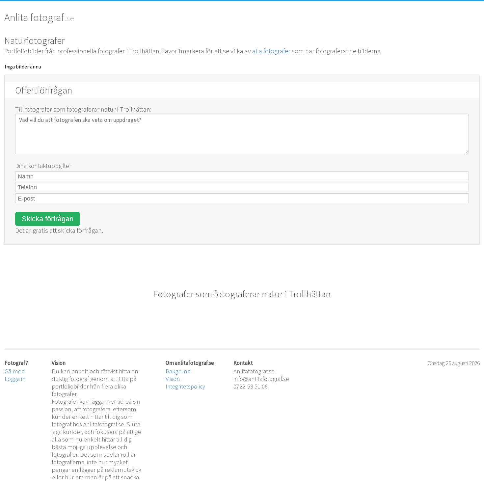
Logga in (15, 379)
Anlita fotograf (34, 17)
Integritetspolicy (185, 386)
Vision (173, 379)
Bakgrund (178, 371)
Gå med (15, 371)
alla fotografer (271, 51)
